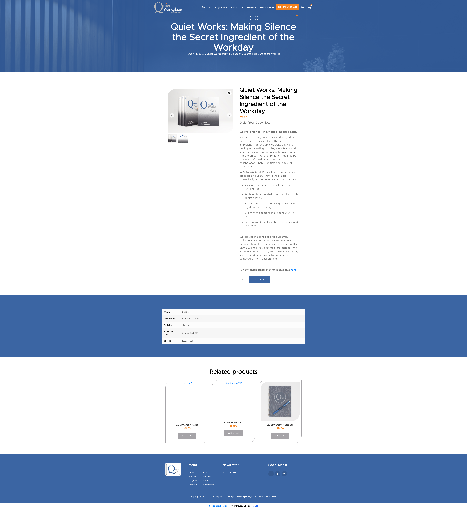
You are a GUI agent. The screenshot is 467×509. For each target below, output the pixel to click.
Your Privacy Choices (241, 506)
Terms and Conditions (267, 497)
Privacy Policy (250, 497)
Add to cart (259, 280)
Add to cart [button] (186, 436)
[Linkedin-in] (302, 7)
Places (250, 7)
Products (236, 7)
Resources (265, 7)
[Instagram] (277, 473)
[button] (229, 93)
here (293, 270)
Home (189, 54)
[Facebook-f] (271, 473)
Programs (220, 7)
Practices (207, 7)
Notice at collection (218, 506)
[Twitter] (284, 473)
